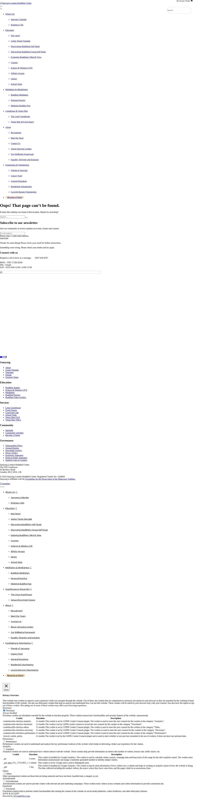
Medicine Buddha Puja (20, 106)
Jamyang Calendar (19, 19)
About (8, 127)
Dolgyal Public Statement (16, 458)
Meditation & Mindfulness (16, 89)
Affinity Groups (17, 73)
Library (14, 79)
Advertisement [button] (9, 778)
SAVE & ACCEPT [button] (11, 793)
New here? (15, 36)
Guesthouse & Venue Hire (16, 111)
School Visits (16, 84)
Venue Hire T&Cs (13, 420)
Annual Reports (12, 448)
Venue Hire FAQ (12, 417)
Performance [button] (8, 739)
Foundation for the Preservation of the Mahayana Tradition (50, 479)
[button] (4, 238)
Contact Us (15, 143)
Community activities (14, 433)
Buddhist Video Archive (15, 397)
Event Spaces (11, 410)
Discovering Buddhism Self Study (25, 46)
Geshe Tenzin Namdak (20, 41)
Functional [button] (7, 786)
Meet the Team (17, 138)
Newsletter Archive (13, 450)
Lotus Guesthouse (13, 408)
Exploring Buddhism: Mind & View (26, 57)
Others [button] (5, 771)
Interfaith (9, 430)
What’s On (10, 14)
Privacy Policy (11, 453)
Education (9, 30)
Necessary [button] (7, 708)
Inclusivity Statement (14, 455)
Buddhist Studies (12, 388)
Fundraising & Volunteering (17, 165)
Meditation (10, 392)
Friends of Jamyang (19, 170)
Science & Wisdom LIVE (22, 68)
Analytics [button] (7, 746)
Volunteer (9, 372)
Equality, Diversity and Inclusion (25, 159)
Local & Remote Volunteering (23, 192)
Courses (14, 62)
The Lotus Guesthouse (20, 116)
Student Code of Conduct (16, 460)
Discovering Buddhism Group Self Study (28, 52)
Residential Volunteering (21, 186)
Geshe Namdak (12, 370)
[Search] (26, 217)
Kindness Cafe (17, 25)
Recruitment (16, 133)
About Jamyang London (21, 149)
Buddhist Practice (12, 395)
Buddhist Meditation (19, 95)
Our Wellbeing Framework (22, 154)
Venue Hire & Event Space (22, 122)
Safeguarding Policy (14, 445)
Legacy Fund (16, 176)
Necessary (10, 710)
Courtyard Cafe (12, 412)
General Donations (19, 181)
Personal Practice (18, 100)
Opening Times (11, 377)
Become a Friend (14, 197)
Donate (8, 375)
